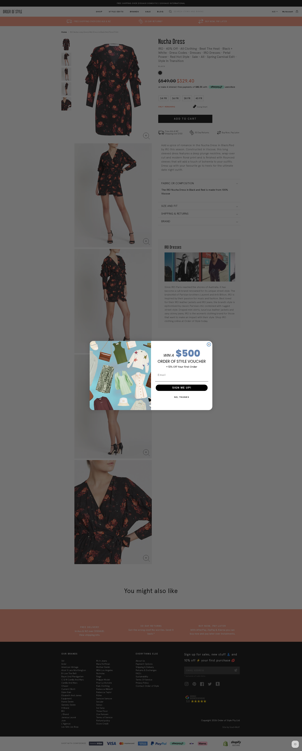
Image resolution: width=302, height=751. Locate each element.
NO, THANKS (181, 397)
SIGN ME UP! (181, 387)
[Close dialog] (209, 344)
